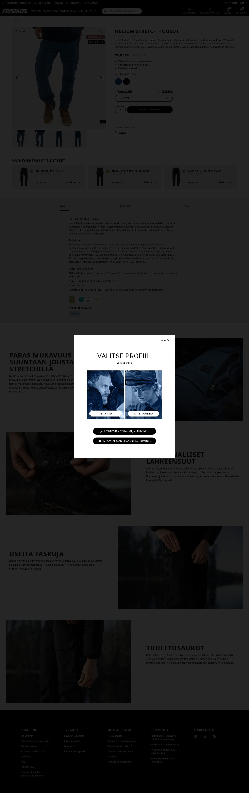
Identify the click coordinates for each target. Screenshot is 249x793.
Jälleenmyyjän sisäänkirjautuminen (124, 431)
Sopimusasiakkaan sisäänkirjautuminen (124, 441)
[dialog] (124, 396)
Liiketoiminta (143, 413)
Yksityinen (105, 413)
